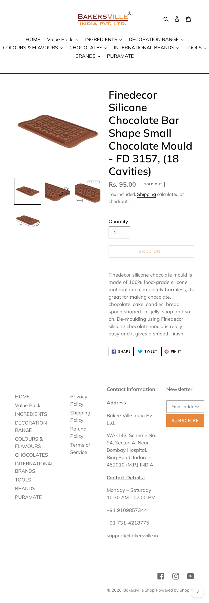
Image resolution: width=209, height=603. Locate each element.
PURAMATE (28, 497)
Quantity (118, 221)
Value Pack (27, 405)
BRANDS (25, 488)
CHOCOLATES (31, 455)
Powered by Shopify (175, 590)
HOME (22, 396)
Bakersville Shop (139, 590)
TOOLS (23, 480)
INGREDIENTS (31, 414)
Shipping (146, 194)
